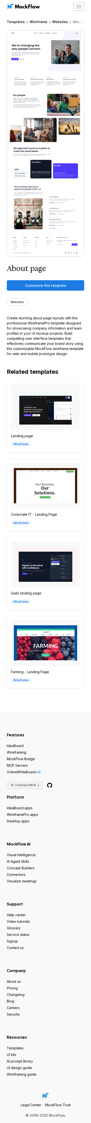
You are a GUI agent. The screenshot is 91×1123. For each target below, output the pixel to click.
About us (14, 981)
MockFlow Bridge (21, 759)
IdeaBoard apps (20, 808)
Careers (13, 1008)
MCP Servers (17, 765)
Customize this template (45, 285)
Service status (18, 934)
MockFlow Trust (58, 1105)
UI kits (11, 1055)
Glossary (14, 928)
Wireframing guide (21, 1074)
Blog (10, 1001)
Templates (16, 22)
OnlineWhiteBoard (24, 772)
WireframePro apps (22, 814)
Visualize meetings (22, 881)
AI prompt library (20, 1061)
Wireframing (16, 752)
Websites (60, 22)
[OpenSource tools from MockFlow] (49, 785)
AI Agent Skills (18, 861)
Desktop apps (18, 821)
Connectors (16, 874)
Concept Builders (20, 868)
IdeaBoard (15, 746)
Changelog (16, 994)
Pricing (12, 988)
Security (13, 1014)
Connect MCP (25, 785)
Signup (12, 941)
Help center (16, 915)
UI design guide (19, 1068)
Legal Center (31, 1105)
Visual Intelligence (21, 855)
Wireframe (38, 22)
